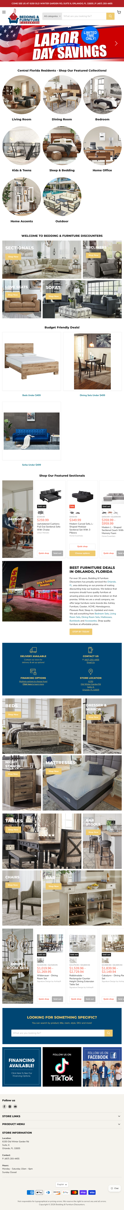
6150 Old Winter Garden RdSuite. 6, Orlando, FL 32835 (91, 685)
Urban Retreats (43, 533)
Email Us (91, 662)
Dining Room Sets (91, 617)
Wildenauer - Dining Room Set (47, 977)
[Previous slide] (8, 43)
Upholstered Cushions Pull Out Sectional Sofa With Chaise (48, 526)
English (60, 1184)
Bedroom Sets (102, 613)
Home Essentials (76, 536)
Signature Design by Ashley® (49, 981)
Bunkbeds (75, 620)
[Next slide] (116, 43)
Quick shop (44, 553)
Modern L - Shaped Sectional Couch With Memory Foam (113, 530)
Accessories (91, 620)
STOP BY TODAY (80, 631)
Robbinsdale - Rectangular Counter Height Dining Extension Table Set (81, 980)
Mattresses (106, 617)
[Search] (110, 16)
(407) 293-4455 (92, 659)
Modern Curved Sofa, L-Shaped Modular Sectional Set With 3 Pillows (81, 528)
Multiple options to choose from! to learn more (33, 683)
